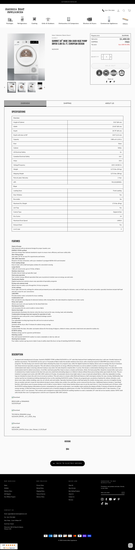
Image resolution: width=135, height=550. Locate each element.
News (5, 485)
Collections (59, 35)
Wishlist (6, 488)
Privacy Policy (40, 485)
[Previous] (5, 87)
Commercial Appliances (109, 23)
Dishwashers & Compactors (69, 23)
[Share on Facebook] (107, 82)
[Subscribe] (123, 493)
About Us (109, 103)
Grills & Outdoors (48, 23)
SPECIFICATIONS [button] (18, 111)
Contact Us (71, 497)
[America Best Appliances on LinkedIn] (106, 503)
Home (53, 35)
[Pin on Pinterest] (114, 82)
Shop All (71, 485)
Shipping (67, 103)
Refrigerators (22, 23)
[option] (69, 2)
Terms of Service (40, 494)
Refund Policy (40, 488)
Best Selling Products (74, 491)
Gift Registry (7, 494)
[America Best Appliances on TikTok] (102, 503)
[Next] (43, 87)
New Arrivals (72, 488)
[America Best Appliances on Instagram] (102, 499)
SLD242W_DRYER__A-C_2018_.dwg (24, 416)
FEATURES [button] (16, 241)
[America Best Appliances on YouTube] (110, 499)
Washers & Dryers (89, 23)
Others (125, 24)
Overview (25, 103)
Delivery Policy (8, 491)
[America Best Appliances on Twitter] (114, 499)
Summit (55, 38)
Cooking (34, 23)
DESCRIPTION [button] (17, 354)
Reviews (71, 500)
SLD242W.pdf (16, 403)
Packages (9, 23)
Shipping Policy (40, 491)
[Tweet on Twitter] (110, 82)
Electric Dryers (66, 35)
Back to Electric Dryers (69, 463)
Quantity (95, 56)
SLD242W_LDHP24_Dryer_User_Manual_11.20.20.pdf (29, 429)
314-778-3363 (11, 517)
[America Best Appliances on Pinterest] (118, 499)
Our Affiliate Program (9, 497)
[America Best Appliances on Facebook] (106, 499)
